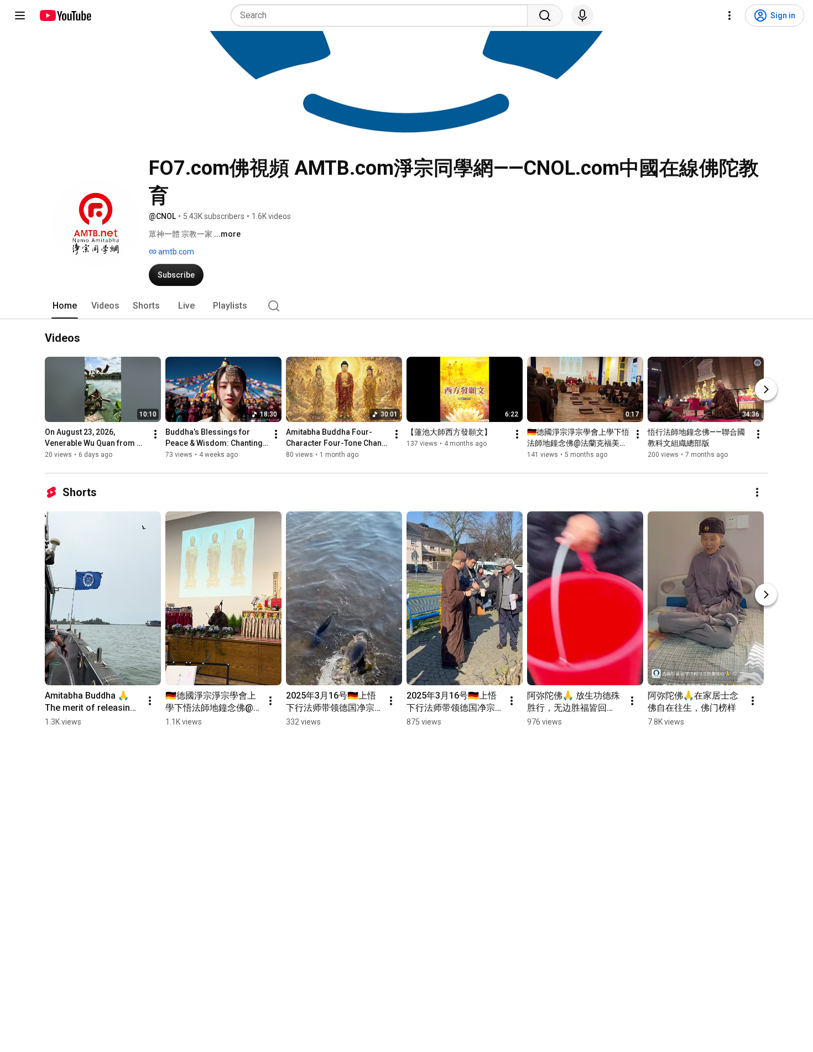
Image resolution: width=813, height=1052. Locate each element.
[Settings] (729, 15)
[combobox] (382, 15)
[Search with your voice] (582, 15)
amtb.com (175, 251)
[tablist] (406, 306)
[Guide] (20, 15)
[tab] (64, 306)
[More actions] (155, 434)
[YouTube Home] (65, 15)
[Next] (766, 389)
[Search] (544, 15)
